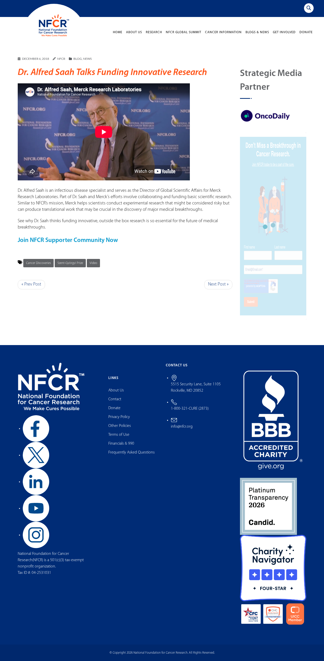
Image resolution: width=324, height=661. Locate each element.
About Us (134, 32)
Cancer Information (223, 32)
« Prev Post (31, 284)
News (87, 59)
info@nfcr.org (182, 427)
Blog (77, 59)
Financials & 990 (121, 444)
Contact (114, 399)
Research (154, 32)
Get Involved (284, 32)
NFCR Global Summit (183, 32)
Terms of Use (118, 435)
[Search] (309, 8)
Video (93, 263)
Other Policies (119, 426)
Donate (306, 32)
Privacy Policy (119, 417)
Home (117, 32)
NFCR (61, 59)
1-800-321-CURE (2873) (190, 409)
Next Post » (218, 284)
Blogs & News (257, 32)
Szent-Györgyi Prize (70, 263)
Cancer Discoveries (38, 263)
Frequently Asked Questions (131, 452)
